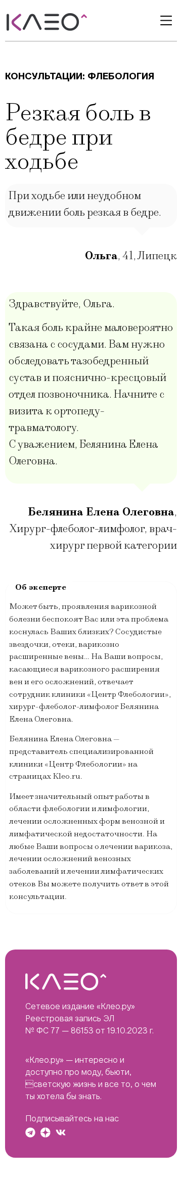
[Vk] (61, 1132)
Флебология (120, 76)
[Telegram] (30, 1132)
